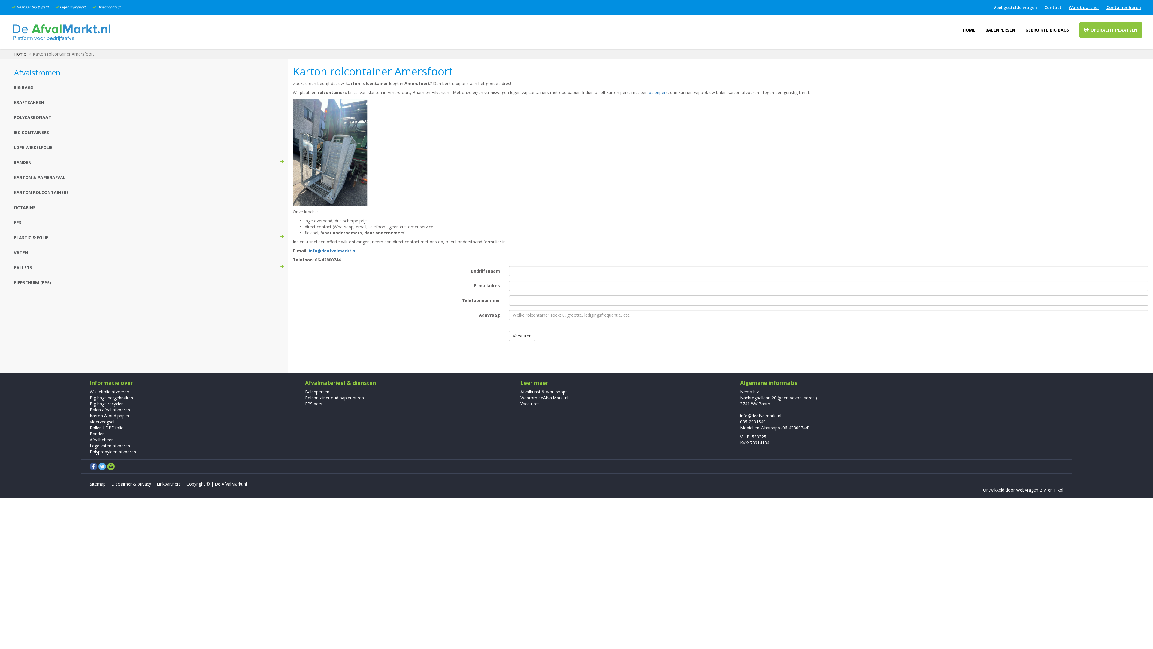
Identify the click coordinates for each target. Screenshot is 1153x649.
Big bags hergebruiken (111, 398)
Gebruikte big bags (1047, 30)
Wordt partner (1084, 7)
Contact (1052, 7)
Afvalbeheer (101, 440)
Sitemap (98, 484)
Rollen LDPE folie (106, 428)
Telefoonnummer (481, 300)
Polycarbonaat (32, 117)
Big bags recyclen (107, 404)
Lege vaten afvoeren (110, 446)
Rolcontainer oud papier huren (334, 398)
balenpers (658, 92)
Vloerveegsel (102, 422)
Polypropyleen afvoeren (113, 452)
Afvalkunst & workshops (543, 392)
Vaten (21, 252)
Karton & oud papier (109, 416)
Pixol (1058, 490)
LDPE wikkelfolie (33, 147)
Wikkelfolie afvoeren (109, 392)
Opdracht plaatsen (1113, 30)
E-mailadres (487, 285)
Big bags (23, 87)
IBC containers (31, 132)
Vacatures (530, 404)
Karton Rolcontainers (41, 192)
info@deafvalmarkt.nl (332, 251)
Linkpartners (169, 484)
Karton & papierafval (39, 177)
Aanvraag (489, 315)
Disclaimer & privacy (131, 484)
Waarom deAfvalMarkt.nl (544, 398)
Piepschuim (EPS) (32, 282)
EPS (17, 222)
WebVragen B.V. (1031, 490)
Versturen (522, 336)
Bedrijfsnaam (485, 271)
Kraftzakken (29, 102)
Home (969, 30)
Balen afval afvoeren (110, 410)
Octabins (24, 207)
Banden (97, 434)
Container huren (1123, 7)
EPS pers (313, 404)
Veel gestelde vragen (1015, 7)
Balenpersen (1000, 30)
